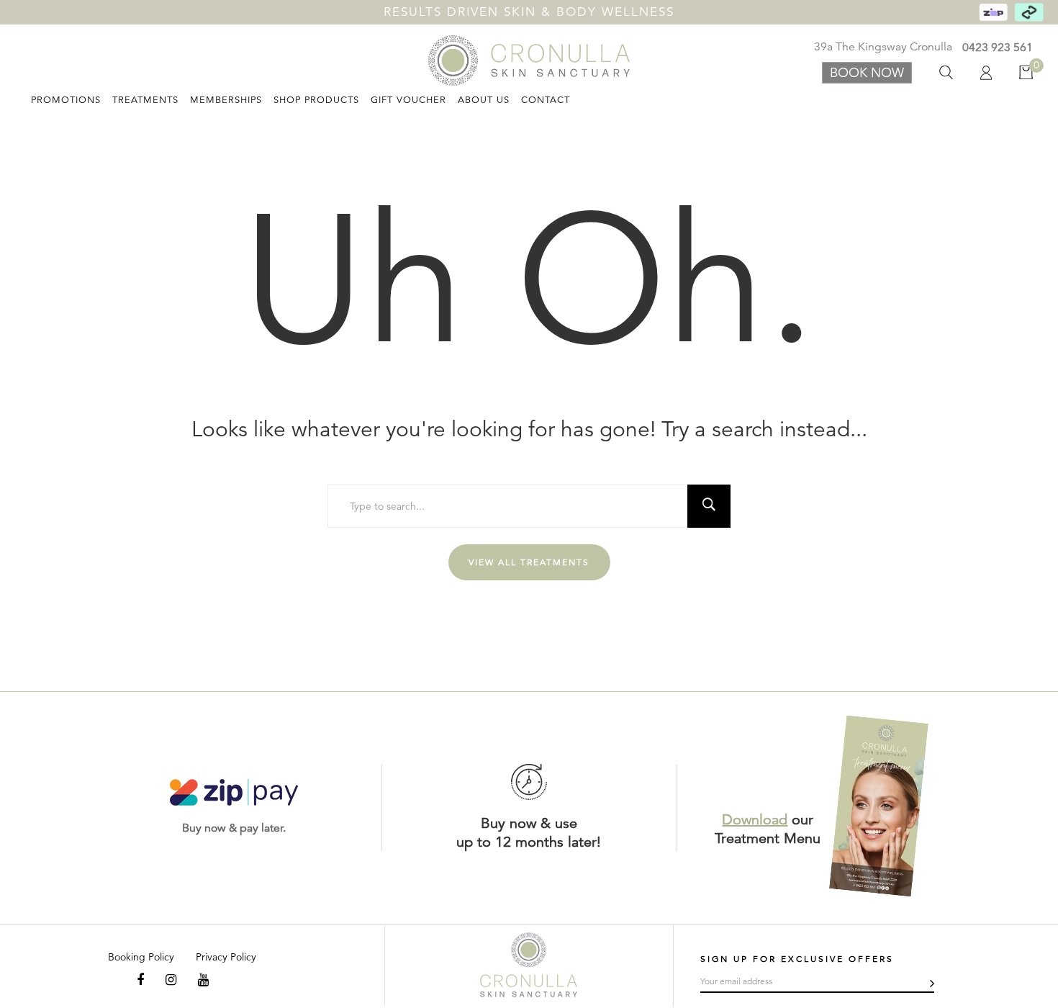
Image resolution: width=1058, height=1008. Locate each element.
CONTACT (545, 100)
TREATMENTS (145, 100)
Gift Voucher (408, 100)
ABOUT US (484, 100)
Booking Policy (141, 956)
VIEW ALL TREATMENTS (529, 562)
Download (754, 820)
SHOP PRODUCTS (316, 100)
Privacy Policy (226, 956)
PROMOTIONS (66, 100)
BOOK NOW (867, 73)
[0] (1014, 72)
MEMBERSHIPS (226, 100)
